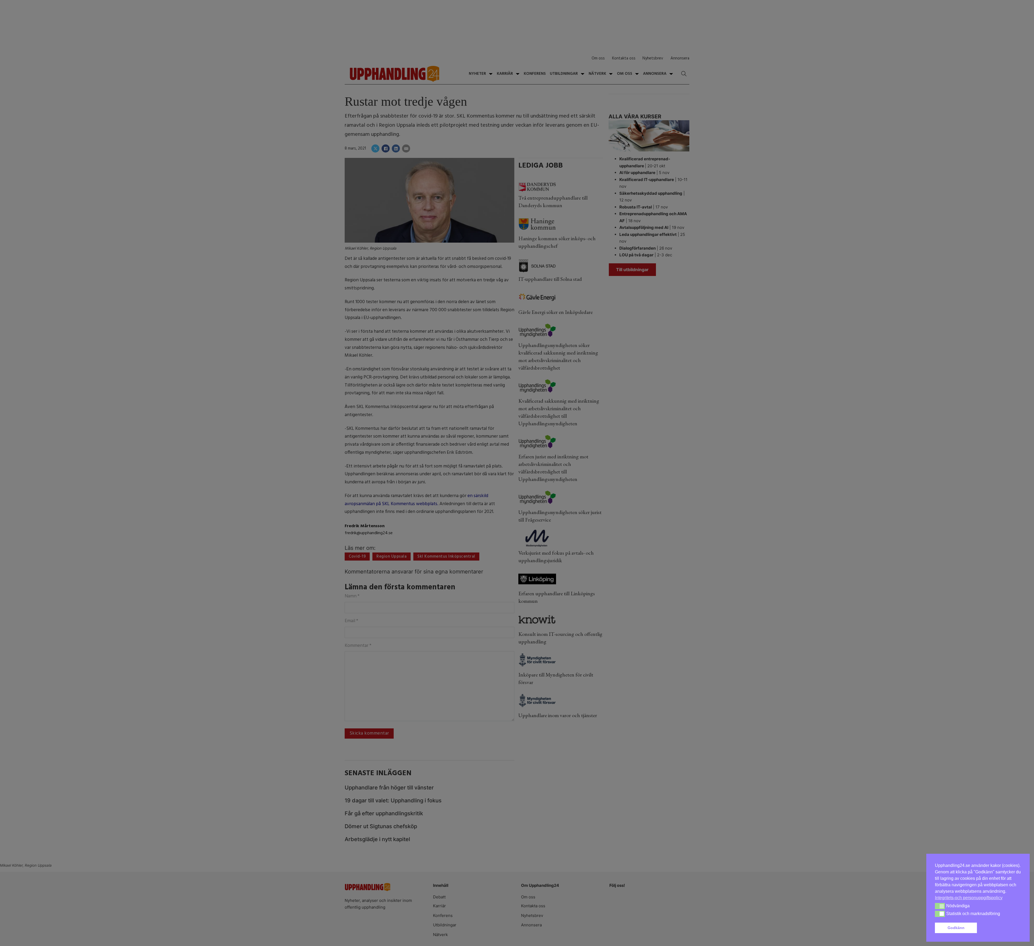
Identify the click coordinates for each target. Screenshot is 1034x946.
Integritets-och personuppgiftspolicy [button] (968, 897)
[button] (1000, 928)
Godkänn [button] (956, 928)
